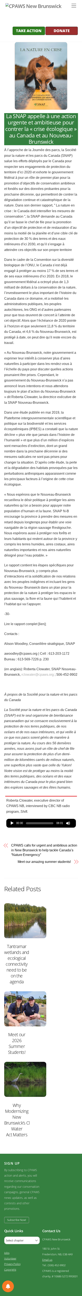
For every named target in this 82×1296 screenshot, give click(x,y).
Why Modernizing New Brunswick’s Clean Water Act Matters (20, 1120)
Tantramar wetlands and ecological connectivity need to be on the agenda (16, 964)
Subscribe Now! (16, 1220)
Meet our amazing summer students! (44, 862)
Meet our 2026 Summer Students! (16, 1043)
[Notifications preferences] (8, 1286)
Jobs (6, 1253)
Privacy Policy (12, 1264)
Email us (47, 1260)
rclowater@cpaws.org (37, 674)
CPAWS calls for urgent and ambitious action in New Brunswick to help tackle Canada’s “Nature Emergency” (44, 850)
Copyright (10, 1269)
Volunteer (10, 1258)
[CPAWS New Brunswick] (32, 6)
